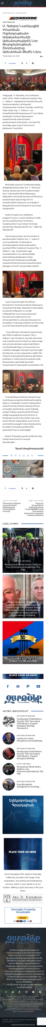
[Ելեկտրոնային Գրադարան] (23, 815)
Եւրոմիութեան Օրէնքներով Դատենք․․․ (29, 785)
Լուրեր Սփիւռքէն (22, 561)
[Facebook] (7, 686)
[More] (33, 63)
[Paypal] (28, 686)
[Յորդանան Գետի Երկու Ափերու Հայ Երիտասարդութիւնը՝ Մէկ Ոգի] (23, 550)
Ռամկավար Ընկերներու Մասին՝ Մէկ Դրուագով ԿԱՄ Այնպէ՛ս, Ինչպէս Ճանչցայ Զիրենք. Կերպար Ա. (29, 723)
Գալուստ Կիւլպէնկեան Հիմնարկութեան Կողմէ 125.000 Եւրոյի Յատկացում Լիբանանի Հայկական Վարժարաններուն (33, 509)
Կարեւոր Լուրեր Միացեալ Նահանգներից (29, 739)
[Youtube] (38, 686)
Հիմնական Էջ (8, 13)
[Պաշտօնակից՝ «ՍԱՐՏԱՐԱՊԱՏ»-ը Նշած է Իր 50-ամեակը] (23, 641)
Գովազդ (23, 455)
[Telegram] (33, 992)
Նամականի (23, 599)
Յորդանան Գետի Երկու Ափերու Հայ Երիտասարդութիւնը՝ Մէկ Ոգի (23, 567)
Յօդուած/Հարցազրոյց (26, 716)
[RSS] (26, 992)
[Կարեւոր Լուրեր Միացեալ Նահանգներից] (9, 738)
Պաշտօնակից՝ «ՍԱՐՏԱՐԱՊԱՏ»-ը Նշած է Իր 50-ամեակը (23, 659)
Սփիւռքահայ (21, 13)
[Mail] (17, 686)
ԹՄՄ (23, 655)
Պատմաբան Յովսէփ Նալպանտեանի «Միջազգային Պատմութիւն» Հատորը (12, 507)
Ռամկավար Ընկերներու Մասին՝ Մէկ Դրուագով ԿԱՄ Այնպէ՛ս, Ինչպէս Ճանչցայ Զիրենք (29, 755)
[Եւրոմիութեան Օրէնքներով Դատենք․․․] (9, 784)
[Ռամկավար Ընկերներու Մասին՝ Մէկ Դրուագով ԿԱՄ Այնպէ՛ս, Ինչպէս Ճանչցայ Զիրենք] (9, 754)
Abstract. (17, 1022)
